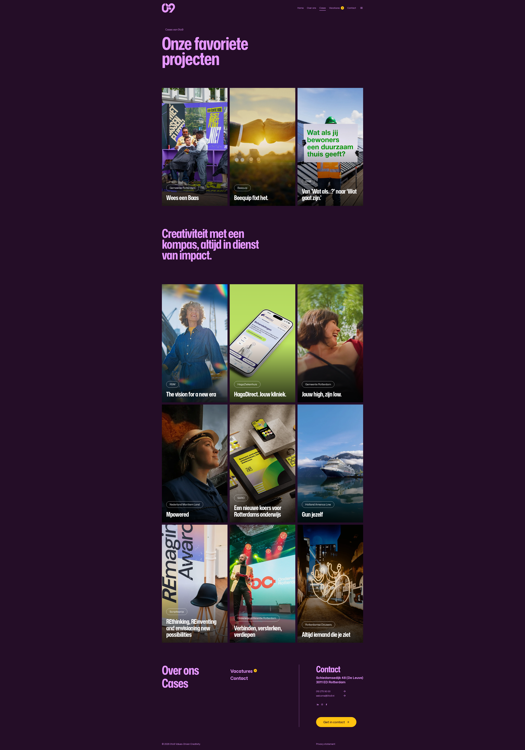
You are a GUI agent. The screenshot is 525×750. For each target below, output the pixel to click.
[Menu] (361, 8)
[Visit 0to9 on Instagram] (322, 704)
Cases (322, 7)
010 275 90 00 (323, 691)
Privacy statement (325, 743)
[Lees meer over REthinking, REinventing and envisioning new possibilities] (195, 584)
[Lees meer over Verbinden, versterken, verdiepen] (262, 584)
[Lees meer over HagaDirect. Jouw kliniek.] (262, 343)
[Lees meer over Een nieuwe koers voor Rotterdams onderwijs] (262, 464)
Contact (351, 7)
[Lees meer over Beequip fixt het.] (262, 147)
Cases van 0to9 (174, 29)
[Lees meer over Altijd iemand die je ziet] (330, 584)
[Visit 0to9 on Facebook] (326, 704)
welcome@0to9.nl (325, 695)
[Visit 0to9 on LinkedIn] (317, 704)
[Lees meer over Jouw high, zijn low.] (330, 343)
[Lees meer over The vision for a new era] (195, 343)
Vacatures (336, 7)
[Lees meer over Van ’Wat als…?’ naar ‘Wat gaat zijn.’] (330, 147)
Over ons (311, 7)
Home (300, 7)
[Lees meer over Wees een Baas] (195, 147)
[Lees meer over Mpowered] (195, 464)
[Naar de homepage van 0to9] (168, 8)
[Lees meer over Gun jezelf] (330, 464)
